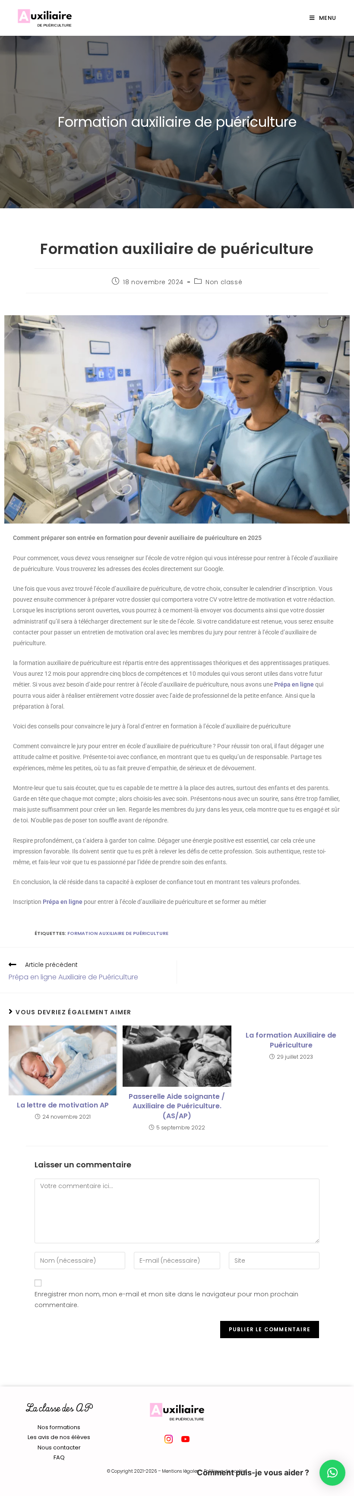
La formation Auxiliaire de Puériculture (291, 1040)
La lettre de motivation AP (63, 1105)
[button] (332, 1473)
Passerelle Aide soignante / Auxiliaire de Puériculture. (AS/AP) (177, 1106)
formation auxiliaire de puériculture (117, 933)
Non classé (223, 282)
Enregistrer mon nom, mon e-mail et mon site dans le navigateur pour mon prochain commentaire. (166, 1299)
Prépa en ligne (294, 684)
